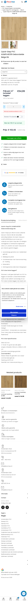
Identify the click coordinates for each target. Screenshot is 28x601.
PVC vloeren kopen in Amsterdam (11, 8)
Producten (9, 6)
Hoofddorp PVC (6, 528)
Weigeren (14, 315)
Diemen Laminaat (6, 543)
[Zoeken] (22, 2)
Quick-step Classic (19, 390)
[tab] (8, 220)
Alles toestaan (14, 312)
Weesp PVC (4, 521)
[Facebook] (3, 507)
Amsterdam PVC (6, 519)
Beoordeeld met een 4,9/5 (9, 572)
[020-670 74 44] (2, 481)
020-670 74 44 (5, 483)
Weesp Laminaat (6, 541)
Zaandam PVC (5, 526)
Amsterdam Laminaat (8, 539)
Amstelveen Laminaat (8, 550)
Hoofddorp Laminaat (7, 548)
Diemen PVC (5, 524)
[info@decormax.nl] (2, 463)
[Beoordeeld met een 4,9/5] (2, 570)
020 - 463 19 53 (5, 459)
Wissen (5, 75)
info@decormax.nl (6, 466)
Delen (5, 164)
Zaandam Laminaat (7, 545)
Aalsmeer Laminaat (7, 556)
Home (2, 6)
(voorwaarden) (6, 353)
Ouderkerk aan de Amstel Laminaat (12, 552)
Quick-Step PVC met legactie (10, 10)
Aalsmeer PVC (5, 537)
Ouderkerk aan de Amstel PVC (10, 532)
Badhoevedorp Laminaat (8, 554)
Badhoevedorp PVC (7, 534)
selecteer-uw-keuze (7, 68)
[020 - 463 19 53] (2, 457)
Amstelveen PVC (6, 530)
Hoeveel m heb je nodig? (10, 103)
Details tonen (19, 306)
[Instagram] (7, 507)
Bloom (22, 10)
